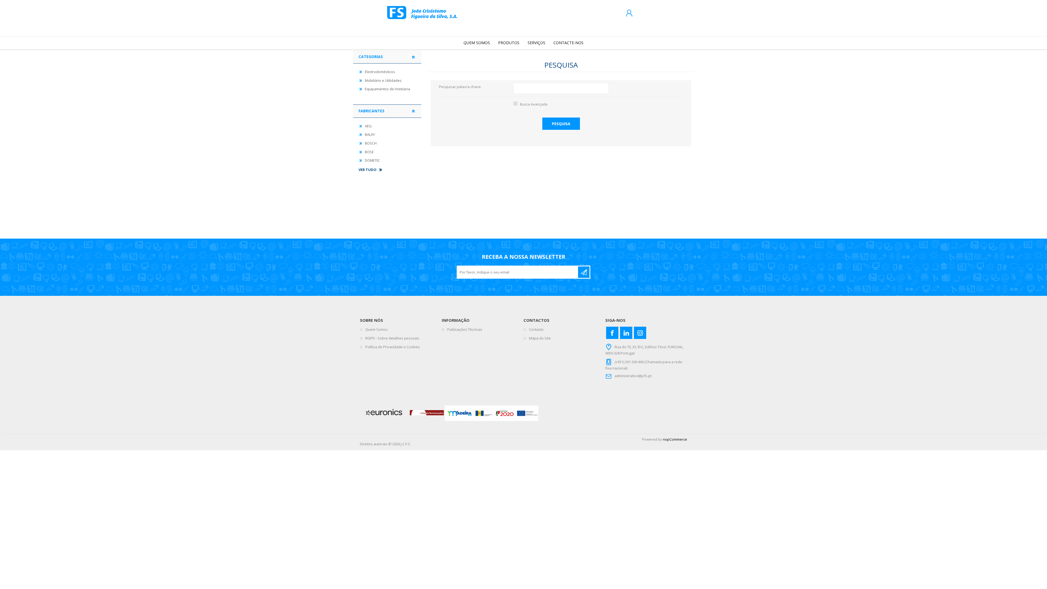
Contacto (536, 329)
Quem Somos (376, 329)
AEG (368, 126)
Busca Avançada (533, 104)
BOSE (369, 151)
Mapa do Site (540, 338)
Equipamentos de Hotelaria (387, 88)
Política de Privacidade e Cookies (392, 346)
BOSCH (371, 143)
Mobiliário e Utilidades (383, 80)
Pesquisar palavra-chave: (460, 87)
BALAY (370, 134)
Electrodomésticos (380, 71)
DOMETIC (372, 160)
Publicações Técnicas (464, 329)
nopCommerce (675, 439)
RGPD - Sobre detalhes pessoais (392, 338)
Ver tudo (368, 170)
